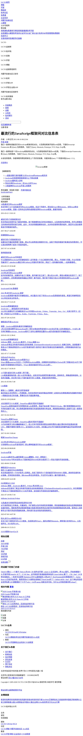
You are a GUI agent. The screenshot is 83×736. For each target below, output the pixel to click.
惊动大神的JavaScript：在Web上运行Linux (21, 183)
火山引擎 (56, 702)
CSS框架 (4, 386)
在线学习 (4, 36)
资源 (6, 38)
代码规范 (11, 257)
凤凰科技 (25, 700)
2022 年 (12, 293)
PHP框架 (4, 483)
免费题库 (56, 33)
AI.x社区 (36, 637)
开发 (9, 322)
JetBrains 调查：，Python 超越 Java (20, 342)
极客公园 (11, 702)
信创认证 (20, 33)
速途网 (63, 700)
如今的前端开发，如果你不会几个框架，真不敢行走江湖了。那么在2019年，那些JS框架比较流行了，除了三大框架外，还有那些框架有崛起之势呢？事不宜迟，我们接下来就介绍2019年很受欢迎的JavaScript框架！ (41, 278)
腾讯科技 (11, 700)
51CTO (7, 632)
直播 (20, 38)
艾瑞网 (51, 700)
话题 (7, 110)
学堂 (2, 7)
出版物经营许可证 (15, 690)
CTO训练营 (28, 642)
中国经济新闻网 (72, 700)
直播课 (24, 31)
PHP (13, 483)
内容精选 (8, 105)
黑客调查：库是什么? (15, 360)
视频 (7, 108)
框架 (6, 235)
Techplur (23, 632)
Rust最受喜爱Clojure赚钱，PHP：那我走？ (24, 457)
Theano (15, 419)
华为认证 (26, 33)
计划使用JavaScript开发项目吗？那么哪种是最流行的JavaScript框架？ (27, 444)
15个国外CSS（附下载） (15, 373)
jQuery (10, 192)
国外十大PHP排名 (12, 470)
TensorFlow (5, 419)
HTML (10, 288)
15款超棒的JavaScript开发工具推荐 (18, 186)
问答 (9, 38)
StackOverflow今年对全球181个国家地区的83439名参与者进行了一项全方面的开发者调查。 (35, 460)
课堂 (13, 38)
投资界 (44, 702)
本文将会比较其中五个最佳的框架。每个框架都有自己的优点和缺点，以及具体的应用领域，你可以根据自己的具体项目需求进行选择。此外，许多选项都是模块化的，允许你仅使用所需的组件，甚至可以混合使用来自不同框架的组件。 (41, 224)
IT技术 (39, 33)
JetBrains (4, 357)
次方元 (50, 702)
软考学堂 (30, 31)
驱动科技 (32, 700)
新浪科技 (4, 700)
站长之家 (57, 700)
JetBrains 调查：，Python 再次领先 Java (22, 486)
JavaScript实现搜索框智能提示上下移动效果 (21, 178)
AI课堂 (3, 23)
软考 (15, 33)
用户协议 (8, 664)
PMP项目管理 (47, 33)
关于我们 (8, 652)
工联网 (5, 702)
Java (13, 357)
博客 (2, 5)
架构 (2, 253)
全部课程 (4, 33)
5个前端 (11, 219)
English (7, 662)
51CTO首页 (5, 2)
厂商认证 (33, 33)
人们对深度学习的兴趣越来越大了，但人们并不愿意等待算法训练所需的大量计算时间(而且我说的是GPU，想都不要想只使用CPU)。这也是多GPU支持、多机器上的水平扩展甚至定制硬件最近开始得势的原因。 (41, 426)
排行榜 (13, 31)
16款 (11, 204)
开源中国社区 (26, 190)
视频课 (3, 31)
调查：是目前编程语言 (16, 326)
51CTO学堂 (9, 642)
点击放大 (4, 163)
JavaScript (4, 192)
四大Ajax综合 (11, 518)
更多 (12, 587)
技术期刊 (8, 115)
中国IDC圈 (28, 702)
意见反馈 (8, 659)
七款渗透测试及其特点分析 (16, 503)
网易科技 (18, 700)
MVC (10, 483)
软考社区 (4, 13)
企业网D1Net (37, 702)
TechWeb (45, 700)
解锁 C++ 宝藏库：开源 (15, 390)
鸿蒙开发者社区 (7, 20)
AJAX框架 (5, 531)
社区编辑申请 (6, 125)
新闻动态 (8, 654)
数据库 (15, 288)
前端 (2, 235)
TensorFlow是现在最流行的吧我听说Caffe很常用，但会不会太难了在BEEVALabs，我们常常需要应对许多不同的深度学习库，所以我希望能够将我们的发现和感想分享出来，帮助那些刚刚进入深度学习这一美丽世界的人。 (41, 408)
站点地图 (8, 657)
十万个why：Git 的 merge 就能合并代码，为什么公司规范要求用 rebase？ (49, 582)
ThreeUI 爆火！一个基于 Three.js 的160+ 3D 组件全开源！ (22, 572)
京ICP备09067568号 (15, 678)
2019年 (11, 273)
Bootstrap (11, 235)
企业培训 (4, 18)
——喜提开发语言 (15, 309)
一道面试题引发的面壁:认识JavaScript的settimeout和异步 (26, 175)
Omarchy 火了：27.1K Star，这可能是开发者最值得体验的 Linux (34, 574)
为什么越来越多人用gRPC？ (42, 577)
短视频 (19, 31)
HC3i (18, 632)
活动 (7, 118)
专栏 (16, 38)
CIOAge (13, 632)
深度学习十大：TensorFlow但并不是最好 (22, 403)
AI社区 (7, 113)
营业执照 (4, 690)
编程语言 (14, 306)
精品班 (3, 10)
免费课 (3, 15)
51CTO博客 (9, 637)
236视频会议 (19, 702)
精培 (15, 642)
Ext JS (16, 531)
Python (9, 357)
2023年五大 (13, 442)
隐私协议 (8, 667)
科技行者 (38, 700)
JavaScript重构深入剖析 (14, 181)
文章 (2, 38)
